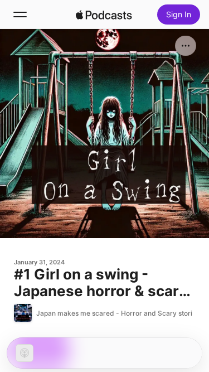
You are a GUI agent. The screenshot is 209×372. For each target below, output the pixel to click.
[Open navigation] (20, 14)
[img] (104, 14)
